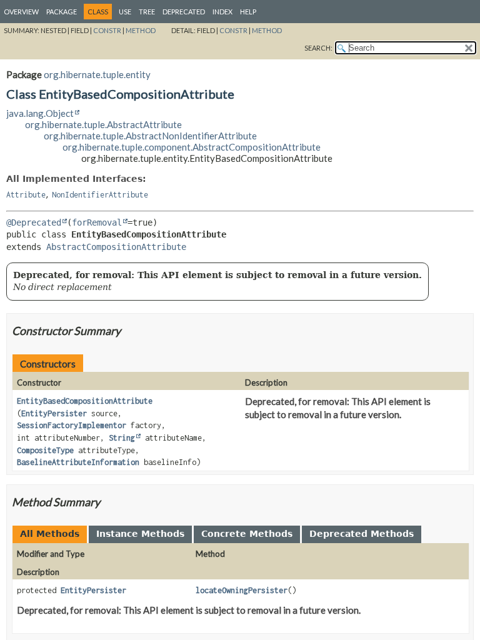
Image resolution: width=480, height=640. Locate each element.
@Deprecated (33, 223)
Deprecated (183, 12)
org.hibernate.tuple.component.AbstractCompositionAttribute (191, 146)
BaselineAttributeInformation (78, 462)
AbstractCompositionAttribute (116, 247)
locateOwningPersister (242, 590)
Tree (147, 12)
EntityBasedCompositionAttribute (84, 401)
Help (248, 12)
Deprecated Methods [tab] (361, 534)
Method (141, 30)
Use (125, 12)
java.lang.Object (40, 113)
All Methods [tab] (49, 534)
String (122, 437)
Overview (21, 12)
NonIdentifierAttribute (100, 194)
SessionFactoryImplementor (71, 425)
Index (222, 12)
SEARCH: (318, 48)
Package (61, 12)
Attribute (26, 194)
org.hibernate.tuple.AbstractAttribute (103, 124)
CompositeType (45, 450)
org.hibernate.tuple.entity (97, 74)
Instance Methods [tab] (140, 534)
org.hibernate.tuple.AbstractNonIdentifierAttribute (150, 135)
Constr (107, 30)
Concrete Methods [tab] (246, 534)
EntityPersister (54, 413)
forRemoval (97, 223)
